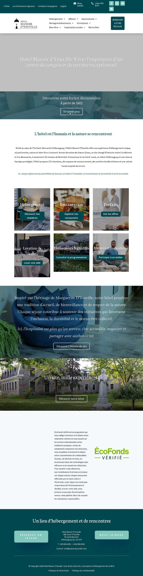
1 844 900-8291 (99, 4)
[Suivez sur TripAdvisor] (122, 3)
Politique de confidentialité (83, 571)
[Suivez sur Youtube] (111, 9)
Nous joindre (80, 4)
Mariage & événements (60, 23)
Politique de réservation (59, 571)
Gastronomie (88, 19)
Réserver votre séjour (118, 23)
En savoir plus (72, 111)
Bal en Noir (94, 27)
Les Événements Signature (24, 6)
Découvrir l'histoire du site (71, 346)
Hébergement (56, 19)
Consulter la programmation (71, 257)
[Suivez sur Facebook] (111, 3)
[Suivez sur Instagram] (117, 3)
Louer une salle (32, 262)
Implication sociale (73, 27)
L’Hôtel (6, 6)
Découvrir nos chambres (32, 215)
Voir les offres (110, 214)
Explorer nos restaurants (71, 215)
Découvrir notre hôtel (71, 398)
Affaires (72, 19)
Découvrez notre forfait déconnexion (71, 97)
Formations (82, 23)
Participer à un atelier (111, 257)
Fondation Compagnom (47, 6)
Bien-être (53, 27)
